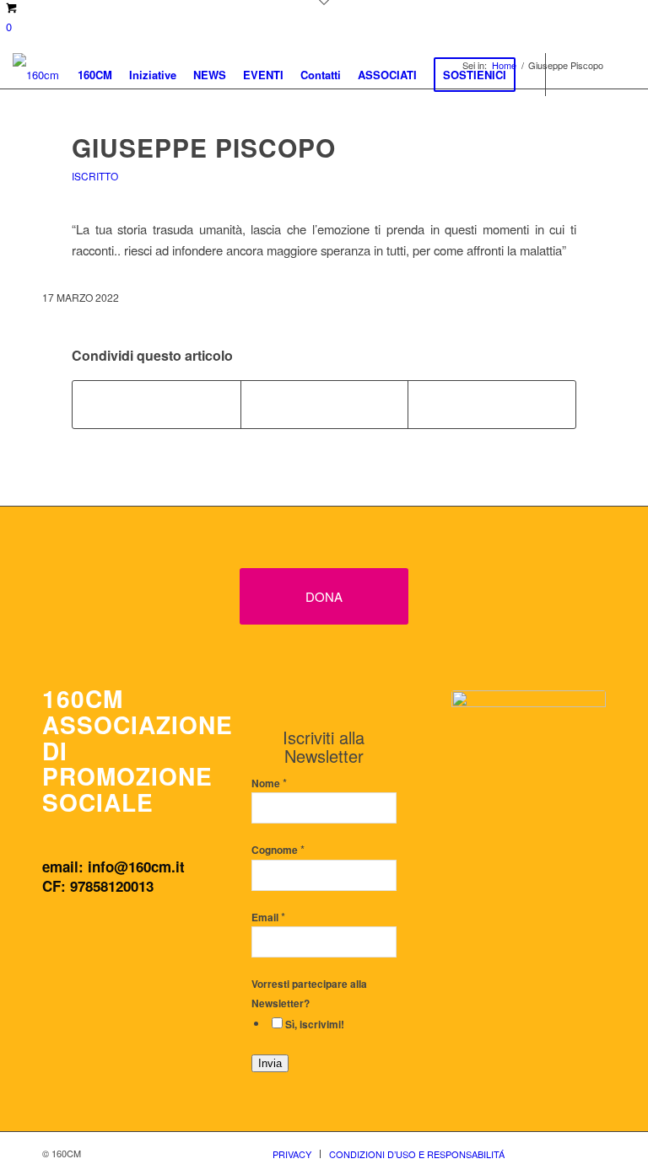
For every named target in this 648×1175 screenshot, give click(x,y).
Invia (270, 1063)
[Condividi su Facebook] (156, 404)
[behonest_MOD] (528, 778)
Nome (269, 783)
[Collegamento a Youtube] (622, 73)
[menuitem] (95, 74)
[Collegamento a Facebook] (572, 73)
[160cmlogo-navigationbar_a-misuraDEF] (36, 74)
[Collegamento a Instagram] (597, 73)
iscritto (95, 176)
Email (268, 917)
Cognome (278, 850)
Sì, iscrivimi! (314, 1024)
